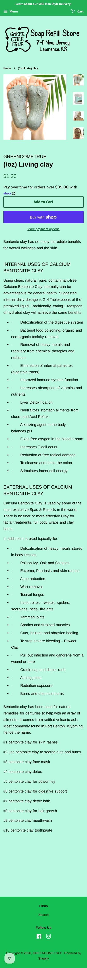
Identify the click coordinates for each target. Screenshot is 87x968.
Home (7, 68)
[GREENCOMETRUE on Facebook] (38, 937)
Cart (80, 11)
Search (43, 914)
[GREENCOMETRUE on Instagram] (48, 937)
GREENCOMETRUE (47, 953)
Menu (13, 11)
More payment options (43, 229)
